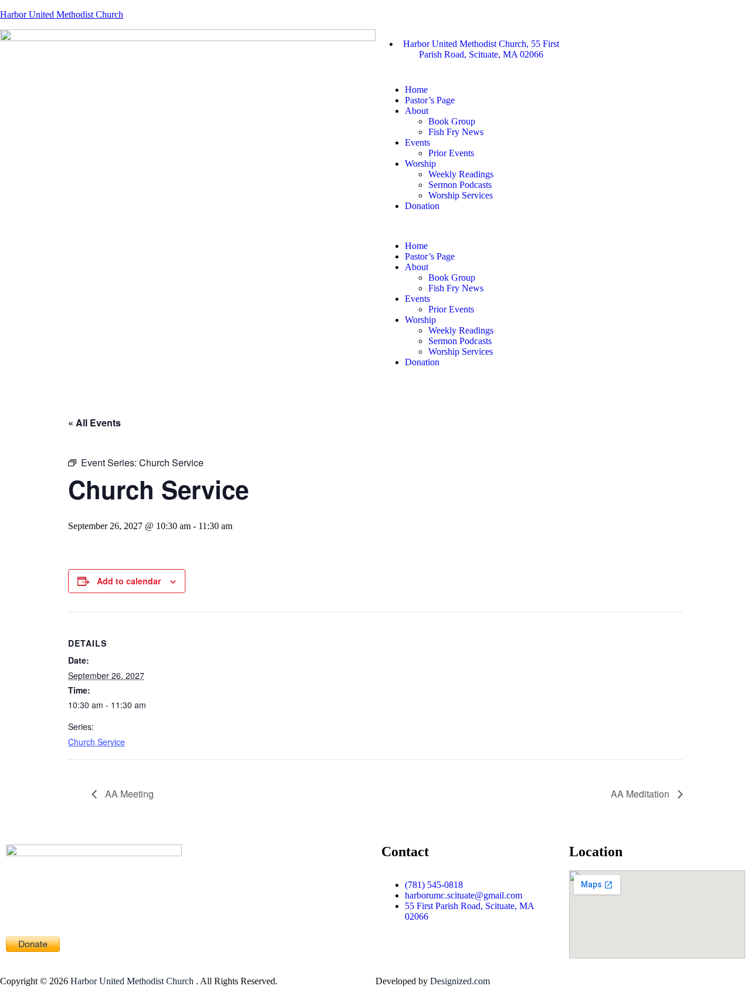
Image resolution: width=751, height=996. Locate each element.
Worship (420, 164)
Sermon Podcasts (460, 185)
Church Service (96, 742)
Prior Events (451, 153)
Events (417, 142)
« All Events (94, 422)
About (416, 111)
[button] (563, 226)
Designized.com (460, 981)
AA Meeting (128, 793)
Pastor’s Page (430, 100)
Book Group (451, 121)
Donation (422, 206)
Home (416, 90)
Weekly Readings (460, 174)
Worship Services (460, 195)
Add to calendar (129, 581)
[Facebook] (578, 44)
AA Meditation (641, 793)
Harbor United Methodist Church (61, 14)
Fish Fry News (455, 132)
